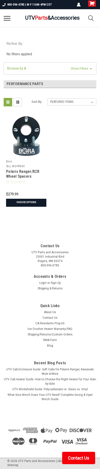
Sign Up (56, 283)
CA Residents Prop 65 (50, 323)
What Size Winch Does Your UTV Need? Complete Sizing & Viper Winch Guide (50, 397)
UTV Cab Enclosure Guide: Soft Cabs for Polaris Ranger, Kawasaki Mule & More (50, 371)
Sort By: (37, 101)
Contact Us (50, 317)
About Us (50, 312)
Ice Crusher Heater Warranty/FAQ (50, 329)
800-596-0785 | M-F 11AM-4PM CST (29, 4)
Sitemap (12, 465)
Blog (50, 345)
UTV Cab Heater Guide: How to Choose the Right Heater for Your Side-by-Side (50, 381)
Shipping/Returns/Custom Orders (50, 334)
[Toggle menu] (7, 18)
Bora (9, 161)
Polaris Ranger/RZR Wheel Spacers (23, 174)
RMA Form (50, 340)
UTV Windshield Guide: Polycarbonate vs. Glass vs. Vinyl (50, 389)
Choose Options (26, 202)
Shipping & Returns (50, 288)
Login (43, 283)
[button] (50, 68)
